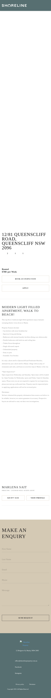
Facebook (18, 667)
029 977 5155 (13, 498)
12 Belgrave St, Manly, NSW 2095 (27, 650)
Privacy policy (20, 684)
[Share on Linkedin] (33, 512)
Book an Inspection (25, 279)
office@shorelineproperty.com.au (26, 661)
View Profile (38, 498)
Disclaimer (32, 684)
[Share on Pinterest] (28, 512)
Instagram (18, 673)
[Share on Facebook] (17, 512)
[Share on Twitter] (23, 512)
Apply (25, 288)
